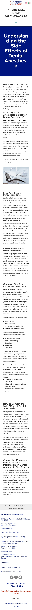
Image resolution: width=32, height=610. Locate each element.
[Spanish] (29, 2)
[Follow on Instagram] (20, 577)
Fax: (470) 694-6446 (8, 525)
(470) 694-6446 (16, 16)
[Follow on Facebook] (16, 577)
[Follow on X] (12, 577)
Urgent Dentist (9, 506)
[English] (26, 2)
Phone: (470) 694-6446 (9, 524)
